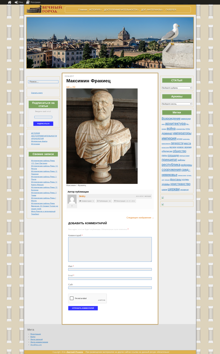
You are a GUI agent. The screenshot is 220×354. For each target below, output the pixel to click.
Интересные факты (39, 141)
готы (188, 129)
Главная (82, 9)
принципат (169, 159)
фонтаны (175, 179)
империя (169, 138)
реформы (186, 164)
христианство (180, 184)
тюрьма (166, 180)
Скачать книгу (37, 93)
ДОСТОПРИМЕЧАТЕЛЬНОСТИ (120, 9)
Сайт (70, 284)
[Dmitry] (72, 199)
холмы (185, 179)
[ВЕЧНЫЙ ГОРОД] (44, 9)
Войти (32, 337)
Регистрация (35, 334)
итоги (179, 139)
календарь (186, 139)
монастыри (165, 147)
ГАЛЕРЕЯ (171, 9)
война (171, 128)
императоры (182, 133)
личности (177, 143)
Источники (35, 144)
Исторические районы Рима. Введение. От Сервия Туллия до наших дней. (44, 206)
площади (173, 155)
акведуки (186, 118)
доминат (167, 133)
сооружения (171, 170)
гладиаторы (180, 129)
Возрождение (171, 118)
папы (164, 155)
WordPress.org (36, 345)
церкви (174, 189)
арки (163, 124)
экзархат (184, 189)
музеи (172, 147)
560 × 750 (70, 87)
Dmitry (82, 196)
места (187, 143)
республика (171, 165)
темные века (182, 175)
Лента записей (36, 339)
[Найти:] (43, 82)
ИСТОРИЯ (94, 9)
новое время (184, 147)
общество (179, 151)
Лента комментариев (39, 342)
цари (164, 189)
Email (71, 275)
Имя (71, 266)
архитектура (175, 123)
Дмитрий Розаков (74, 352)
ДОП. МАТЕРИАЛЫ (151, 9)
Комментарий (75, 235)
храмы (166, 184)
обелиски (167, 151)
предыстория (184, 156)
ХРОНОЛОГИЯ (37, 139)
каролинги (166, 144)
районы (181, 160)
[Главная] (9, 2)
